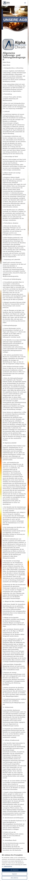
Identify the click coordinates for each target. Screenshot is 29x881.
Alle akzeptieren (14, 870)
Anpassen (14, 874)
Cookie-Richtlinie (8, 866)
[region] (14, 867)
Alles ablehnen (14, 878)
